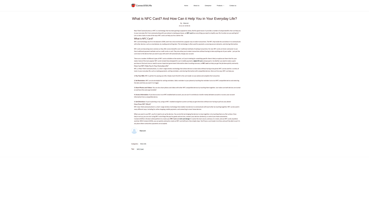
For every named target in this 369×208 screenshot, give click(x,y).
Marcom (186, 23)
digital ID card (198, 61)
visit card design (184, 119)
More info (143, 144)
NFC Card (140, 149)
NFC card (190, 33)
